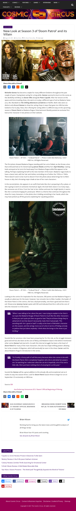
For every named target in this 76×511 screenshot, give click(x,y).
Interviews (47, 2)
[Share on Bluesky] (9, 87)
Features (25, 2)
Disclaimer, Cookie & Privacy (53, 501)
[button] (8, 2)
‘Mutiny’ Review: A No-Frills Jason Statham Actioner (19, 459)
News (55, 2)
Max (34, 38)
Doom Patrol (29, 38)
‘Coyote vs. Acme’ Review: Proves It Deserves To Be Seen (21, 456)
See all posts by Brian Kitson (30, 436)
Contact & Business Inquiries (32, 501)
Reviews (17, 7)
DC (24, 38)
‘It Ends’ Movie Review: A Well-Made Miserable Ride (19, 466)
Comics (14, 2)
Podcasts (6, 7)
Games (36, 2)
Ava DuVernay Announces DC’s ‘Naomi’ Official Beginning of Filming (38, 389)
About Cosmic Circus (13, 501)
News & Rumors (8, 27)
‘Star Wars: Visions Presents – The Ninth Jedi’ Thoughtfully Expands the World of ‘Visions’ (32, 470)
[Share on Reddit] (17, 87)
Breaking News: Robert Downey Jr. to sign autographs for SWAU (53, 406)
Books (5, 2)
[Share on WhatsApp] (22, 87)
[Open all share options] (4, 87)
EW (11, 384)
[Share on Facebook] (13, 87)
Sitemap (67, 501)
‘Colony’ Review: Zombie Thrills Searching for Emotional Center (23, 463)
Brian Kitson (18, 38)
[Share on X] (26, 87)
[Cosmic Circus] (38, 10)
